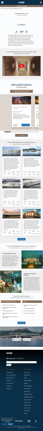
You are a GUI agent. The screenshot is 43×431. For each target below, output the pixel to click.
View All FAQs (21, 322)
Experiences (27, 391)
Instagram (8, 388)
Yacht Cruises (27, 408)
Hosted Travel (27, 388)
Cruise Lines (6, 8)
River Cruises (27, 402)
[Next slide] (39, 112)
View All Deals (22, 135)
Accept (10, 424)
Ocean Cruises (27, 399)
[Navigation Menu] (41, 2)
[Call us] (2, 2)
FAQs (25, 377)
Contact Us (9, 380)
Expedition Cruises (28, 397)
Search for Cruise (16, 339)
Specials (26, 383)
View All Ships (21, 239)
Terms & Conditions (11, 375)
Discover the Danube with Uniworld (20, 108)
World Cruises (27, 405)
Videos (25, 413)
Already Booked (28, 386)
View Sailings (26, 125)
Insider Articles (27, 380)
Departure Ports (28, 394)
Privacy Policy (9, 372)
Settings (4, 424)
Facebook (8, 386)
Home (2, 8)
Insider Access (9, 383)
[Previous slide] (3, 112)
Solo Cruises (27, 410)
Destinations (27, 375)
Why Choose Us (10, 377)
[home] (21, 2)
